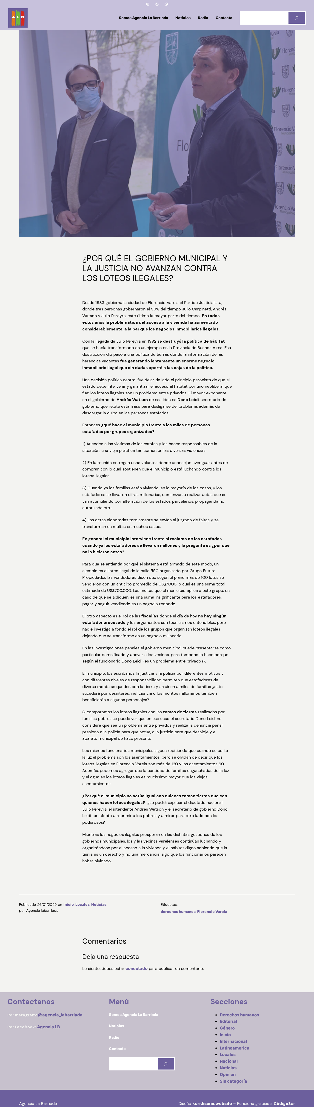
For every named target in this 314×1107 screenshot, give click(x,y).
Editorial (228, 1021)
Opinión (228, 1074)
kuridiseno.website (212, 1103)
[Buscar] (296, 17)
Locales (82, 904)
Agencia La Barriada (38, 1103)
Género (227, 1028)
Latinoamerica (234, 1048)
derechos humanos (178, 911)
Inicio (68, 904)
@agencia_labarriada (60, 1014)
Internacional (233, 1041)
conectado (137, 968)
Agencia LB (48, 1026)
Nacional (229, 1061)
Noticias (98, 904)
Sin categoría (233, 1081)
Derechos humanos (239, 1014)
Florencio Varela (212, 911)
